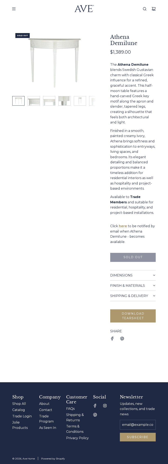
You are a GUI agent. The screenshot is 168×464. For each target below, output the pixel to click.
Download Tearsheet (133, 316)
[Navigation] (13, 8)
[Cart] (153, 8)
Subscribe (138, 437)
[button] (15, 61)
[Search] (144, 8)
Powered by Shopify (53, 458)
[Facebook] (95, 405)
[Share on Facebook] (112, 339)
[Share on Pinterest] (122, 339)
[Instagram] (104, 405)
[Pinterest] (95, 414)
